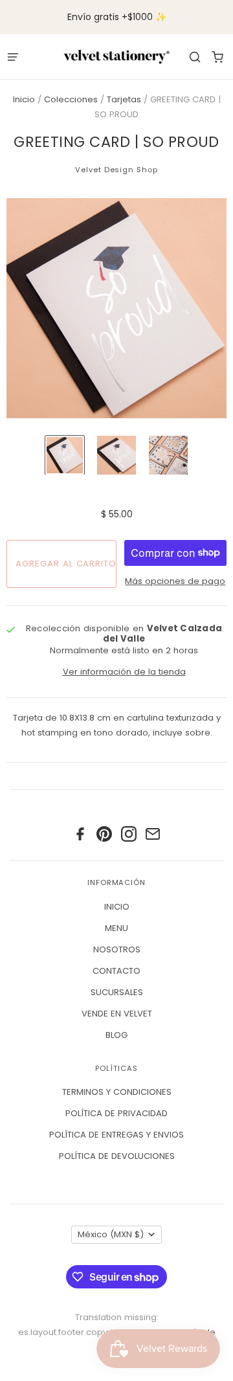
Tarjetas (124, 99)
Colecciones (71, 99)
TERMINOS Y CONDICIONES (117, 1092)
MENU (116, 928)
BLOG (116, 1035)
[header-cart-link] (217, 56)
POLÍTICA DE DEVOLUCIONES (117, 1156)
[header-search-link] (194, 56)
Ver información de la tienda (124, 672)
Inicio (24, 99)
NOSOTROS (116, 949)
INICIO (116, 907)
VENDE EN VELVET (117, 1013)
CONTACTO (116, 971)
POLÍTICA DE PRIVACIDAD (116, 1113)
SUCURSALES (117, 992)
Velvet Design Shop (116, 169)
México (111, 1234)
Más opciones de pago (175, 581)
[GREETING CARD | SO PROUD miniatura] (64, 455)
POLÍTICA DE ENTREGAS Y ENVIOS (116, 1134)
